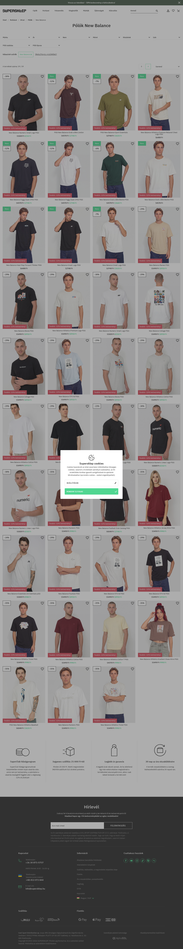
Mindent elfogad (75, 491)
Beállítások (73, 483)
